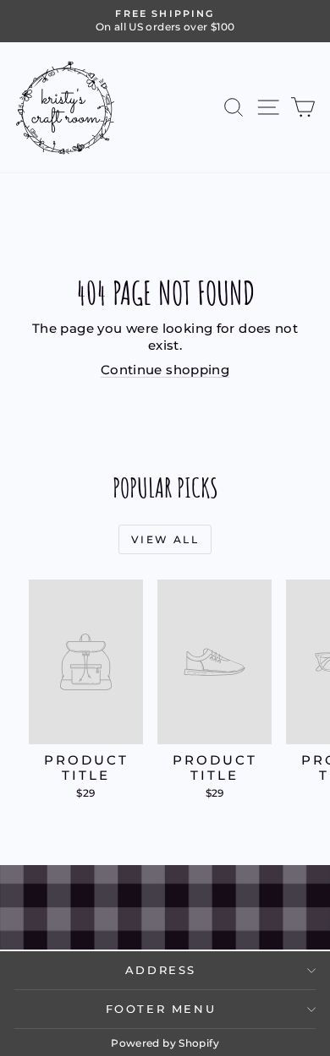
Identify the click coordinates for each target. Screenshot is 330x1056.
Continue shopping (165, 370)
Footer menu (161, 1008)
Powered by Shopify (165, 1043)
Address (160, 970)
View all (165, 539)
